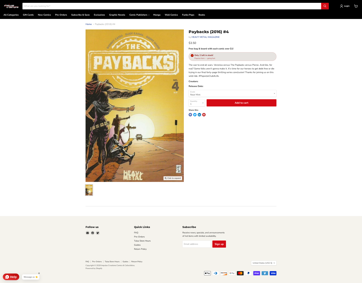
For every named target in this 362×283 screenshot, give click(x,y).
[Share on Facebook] (190, 114)
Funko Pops (188, 14)
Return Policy (140, 249)
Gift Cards (28, 14)
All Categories (11, 14)
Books (202, 14)
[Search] (325, 6)
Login (347, 6)
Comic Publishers (138, 14)
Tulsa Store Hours (142, 240)
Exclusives (99, 14)
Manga (156, 14)
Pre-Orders (61, 14)
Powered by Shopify (94, 268)
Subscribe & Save (80, 14)
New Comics (44, 14)
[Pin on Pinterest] (204, 114)
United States (262, 263)
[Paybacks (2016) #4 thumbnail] (89, 190)
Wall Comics (171, 14)
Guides (137, 245)
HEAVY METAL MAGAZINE (206, 37)
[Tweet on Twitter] (195, 114)
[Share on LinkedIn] (199, 114)
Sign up (219, 244)
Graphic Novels (117, 14)
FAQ (136, 232)
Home (89, 24)
